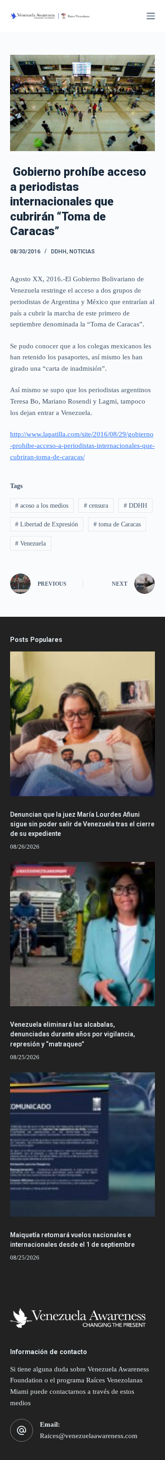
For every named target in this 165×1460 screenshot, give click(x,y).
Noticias (82, 251)
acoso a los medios (41, 505)
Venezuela (30, 543)
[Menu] (151, 16)
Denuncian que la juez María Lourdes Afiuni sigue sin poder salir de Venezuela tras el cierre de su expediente (82, 824)
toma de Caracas (117, 524)
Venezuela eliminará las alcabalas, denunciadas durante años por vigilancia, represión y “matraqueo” (72, 1034)
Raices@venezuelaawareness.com (89, 1435)
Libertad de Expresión (46, 524)
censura (96, 505)
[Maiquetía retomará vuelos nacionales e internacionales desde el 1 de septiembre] (82, 1144)
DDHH (58, 251)
